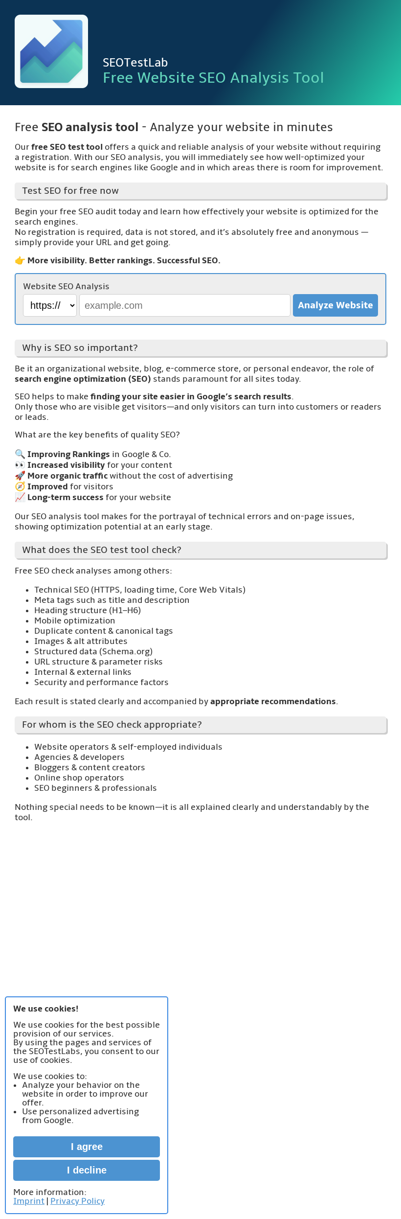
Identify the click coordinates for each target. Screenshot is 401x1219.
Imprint (29, 1201)
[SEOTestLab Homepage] (51, 53)
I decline (87, 1170)
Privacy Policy (77, 1201)
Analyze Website (335, 305)
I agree (87, 1146)
